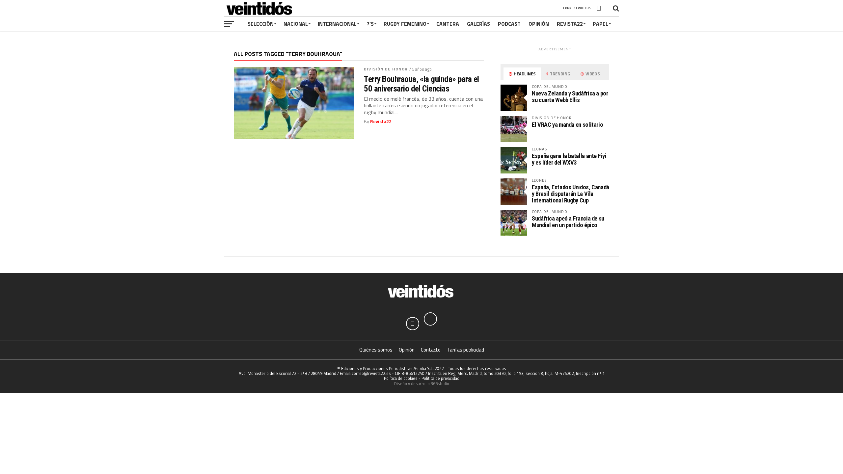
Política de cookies (401, 378)
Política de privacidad (440, 378)
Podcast (509, 24)
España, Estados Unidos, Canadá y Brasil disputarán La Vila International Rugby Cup (570, 194)
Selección (261, 24)
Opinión (539, 24)
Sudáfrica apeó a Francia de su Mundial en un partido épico (568, 221)
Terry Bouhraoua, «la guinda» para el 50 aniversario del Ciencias (421, 83)
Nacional (296, 24)
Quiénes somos (376, 350)
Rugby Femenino (405, 24)
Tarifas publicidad (465, 350)
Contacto (431, 350)
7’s (370, 24)
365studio (440, 383)
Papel (600, 24)
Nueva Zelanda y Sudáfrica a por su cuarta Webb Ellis (570, 96)
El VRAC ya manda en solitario (567, 124)
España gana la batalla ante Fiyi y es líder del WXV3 (569, 159)
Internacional (337, 24)
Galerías (478, 24)
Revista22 (570, 24)
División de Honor (386, 69)
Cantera (447, 24)
